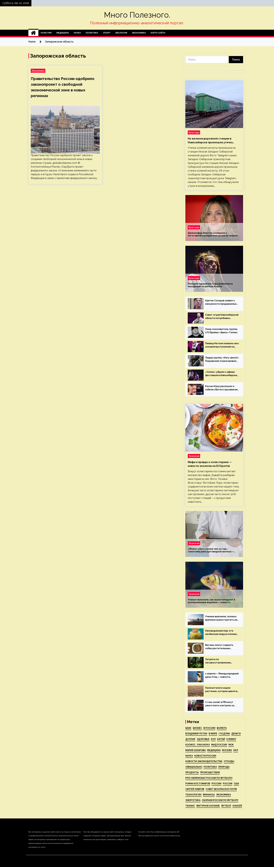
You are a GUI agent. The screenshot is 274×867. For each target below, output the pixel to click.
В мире (213, 733)
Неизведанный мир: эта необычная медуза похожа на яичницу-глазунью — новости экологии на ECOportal (221, 632)
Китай (221, 739)
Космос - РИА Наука (197, 744)
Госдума (224, 733)
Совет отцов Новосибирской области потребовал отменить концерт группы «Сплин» (221, 317)
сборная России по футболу (220, 800)
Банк (188, 728)
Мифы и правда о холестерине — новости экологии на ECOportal (210, 464)
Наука (77, 33)
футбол (226, 805)
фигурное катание (208, 805)
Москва (227, 750)
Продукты (192, 772)
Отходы (229, 761)
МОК (231, 744)
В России (209, 728)
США (236, 783)
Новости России (205, 755)
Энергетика (192, 800)
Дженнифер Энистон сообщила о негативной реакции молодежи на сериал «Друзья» (213, 234)
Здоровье (203, 739)
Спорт (107, 33)
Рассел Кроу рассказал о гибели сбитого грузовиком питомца (221, 388)
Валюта (222, 728)
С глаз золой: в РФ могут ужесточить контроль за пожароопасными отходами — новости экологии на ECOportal (221, 704)
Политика (92, 33)
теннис (190, 805)
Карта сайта (158, 33)
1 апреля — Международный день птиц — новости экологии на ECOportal (222, 675)
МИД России (219, 744)
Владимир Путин (196, 733)
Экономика (139, 33)
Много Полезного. (137, 14)
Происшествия (210, 772)
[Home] (33, 33)
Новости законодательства (203, 761)
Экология (121, 33)
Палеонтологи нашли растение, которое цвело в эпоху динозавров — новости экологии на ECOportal (222, 690)
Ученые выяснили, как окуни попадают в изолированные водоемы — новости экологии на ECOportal (211, 601)
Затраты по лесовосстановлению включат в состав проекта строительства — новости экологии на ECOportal (220, 661)
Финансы (209, 794)
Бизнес (197, 728)
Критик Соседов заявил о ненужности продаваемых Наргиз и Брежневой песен (221, 302)
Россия (227, 783)
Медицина (62, 33)
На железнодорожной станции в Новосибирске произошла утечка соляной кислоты (210, 140)
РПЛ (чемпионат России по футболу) (208, 778)
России (216, 783)
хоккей (237, 805)
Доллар (190, 739)
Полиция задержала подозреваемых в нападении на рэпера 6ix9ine (210, 285)
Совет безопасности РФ (221, 789)
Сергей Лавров (194, 789)
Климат (231, 739)
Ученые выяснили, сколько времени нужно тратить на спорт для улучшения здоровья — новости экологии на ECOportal (221, 618)
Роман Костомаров (197, 783)
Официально (193, 767)
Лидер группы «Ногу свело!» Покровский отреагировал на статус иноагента (222, 359)
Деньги (236, 733)
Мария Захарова (195, 750)
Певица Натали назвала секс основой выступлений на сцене (222, 345)
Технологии (193, 794)
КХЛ (213, 739)
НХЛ (235, 750)
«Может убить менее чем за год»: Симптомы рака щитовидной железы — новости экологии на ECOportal (211, 550)
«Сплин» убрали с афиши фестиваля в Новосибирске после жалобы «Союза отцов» (221, 374)
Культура (46, 33)
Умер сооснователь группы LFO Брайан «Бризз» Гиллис (221, 331)
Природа (223, 767)
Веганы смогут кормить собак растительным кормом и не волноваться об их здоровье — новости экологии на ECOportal (221, 647)
